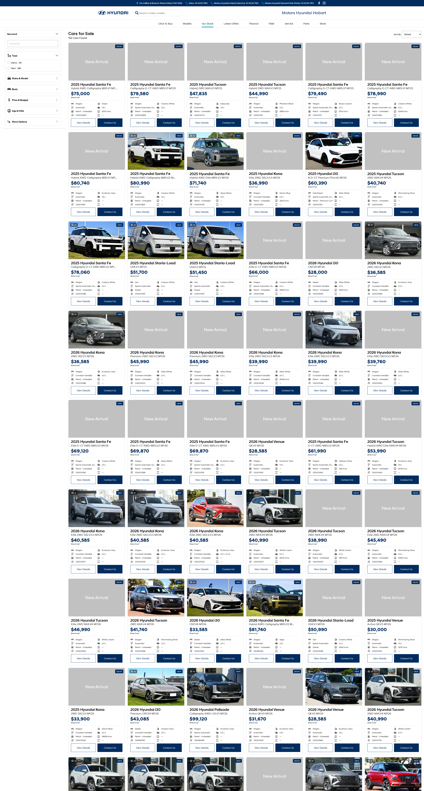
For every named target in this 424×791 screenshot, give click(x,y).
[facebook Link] (319, 3)
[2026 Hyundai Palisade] (215, 687)
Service (289, 23)
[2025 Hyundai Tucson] (215, 62)
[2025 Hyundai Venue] (393, 597)
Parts (306, 23)
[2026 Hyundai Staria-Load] (334, 597)
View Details (83, 122)
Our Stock (207, 23)
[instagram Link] (324, 3)
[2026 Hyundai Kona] (393, 240)
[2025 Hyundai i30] (334, 151)
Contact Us (110, 122)
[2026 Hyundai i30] (334, 240)
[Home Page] (113, 13)
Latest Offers (231, 23)
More (323, 23)
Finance (254, 23)
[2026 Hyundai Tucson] (393, 419)
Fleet (271, 23)
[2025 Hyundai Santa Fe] (96, 62)
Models (187, 23)
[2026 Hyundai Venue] (274, 419)
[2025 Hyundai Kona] (274, 151)
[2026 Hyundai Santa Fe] (274, 597)
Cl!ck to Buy (165, 23)
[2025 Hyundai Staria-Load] (156, 240)
